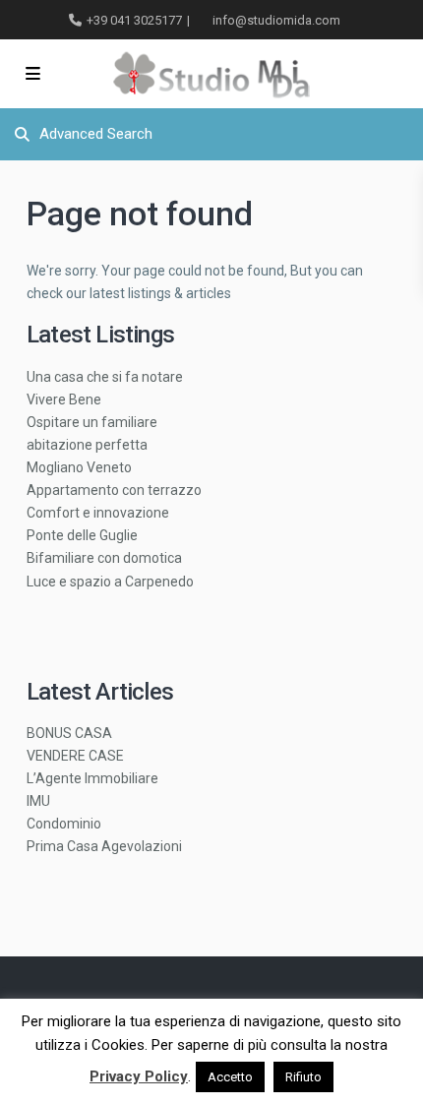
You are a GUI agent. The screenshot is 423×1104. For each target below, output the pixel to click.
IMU (38, 801)
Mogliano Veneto (79, 467)
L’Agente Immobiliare (92, 778)
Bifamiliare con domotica (104, 558)
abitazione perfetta (87, 445)
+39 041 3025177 (134, 20)
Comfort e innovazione (98, 513)
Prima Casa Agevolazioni (104, 846)
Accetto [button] (230, 1077)
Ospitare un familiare (92, 422)
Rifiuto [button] (303, 1077)
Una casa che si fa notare (105, 377)
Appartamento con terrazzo (114, 490)
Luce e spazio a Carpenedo (110, 581)
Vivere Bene (64, 399)
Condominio (64, 823)
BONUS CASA (69, 733)
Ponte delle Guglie (82, 535)
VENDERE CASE (75, 756)
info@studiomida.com (276, 20)
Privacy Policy (139, 1076)
